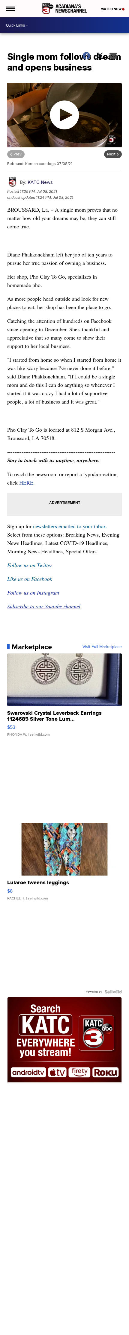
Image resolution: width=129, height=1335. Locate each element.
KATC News (40, 182)
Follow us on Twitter (29, 565)
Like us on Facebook (29, 578)
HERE (26, 482)
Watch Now (111, 9)
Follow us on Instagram (33, 592)
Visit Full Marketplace (102, 647)
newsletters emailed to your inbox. (70, 526)
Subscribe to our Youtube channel (43, 606)
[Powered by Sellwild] (113, 992)
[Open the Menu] (10, 8)
